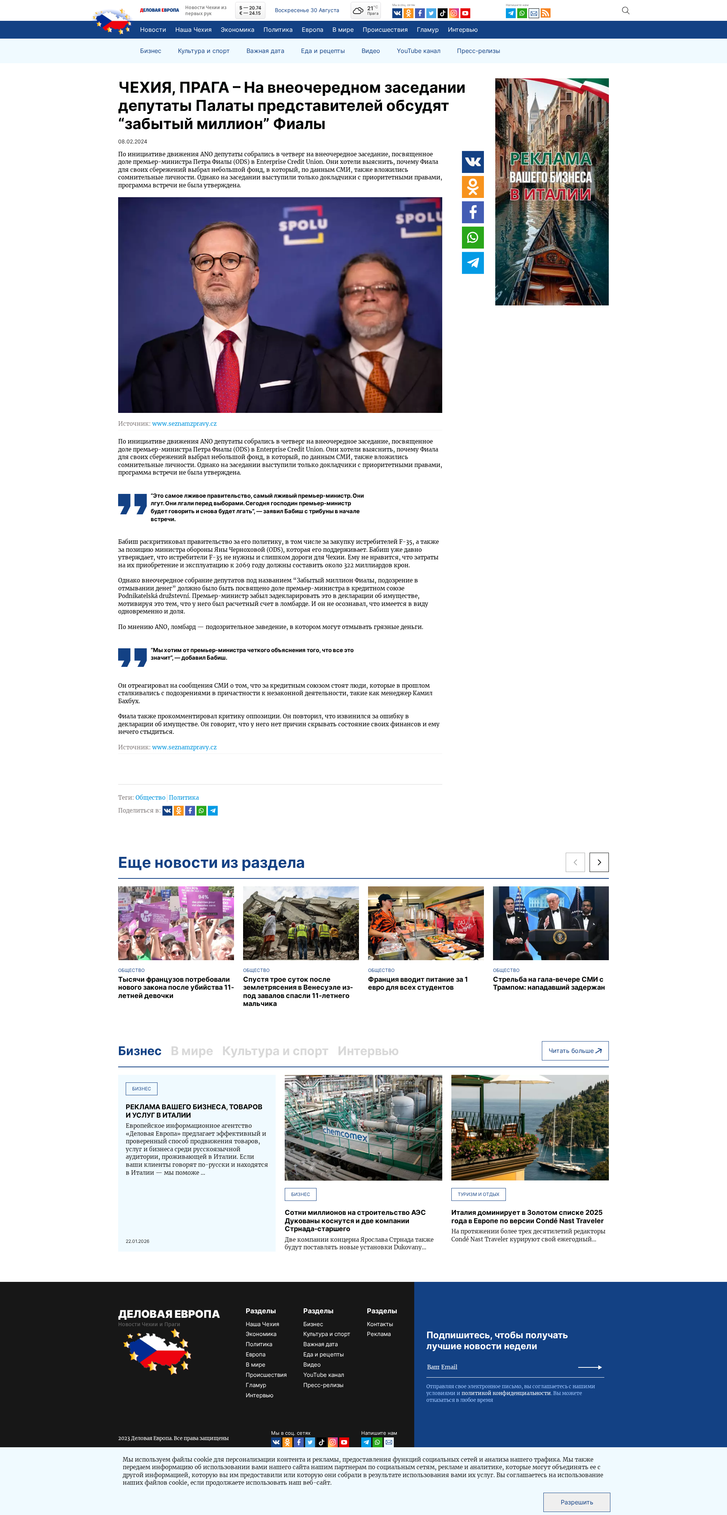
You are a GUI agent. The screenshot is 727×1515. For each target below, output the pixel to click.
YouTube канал (418, 50)
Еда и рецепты (323, 50)
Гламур (428, 29)
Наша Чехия (193, 29)
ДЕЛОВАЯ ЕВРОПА (169, 1314)
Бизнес (150, 50)
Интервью (463, 29)
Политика (278, 29)
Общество (150, 797)
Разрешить (577, 1502)
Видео (371, 50)
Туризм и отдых (478, 1194)
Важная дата (265, 50)
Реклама (379, 1333)
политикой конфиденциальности (506, 1393)
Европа (312, 29)
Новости (153, 29)
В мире (343, 29)
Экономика (237, 29)
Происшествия (385, 29)
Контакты (380, 1324)
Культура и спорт (204, 50)
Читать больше (571, 1050)
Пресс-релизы (478, 50)
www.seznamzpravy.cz (184, 423)
